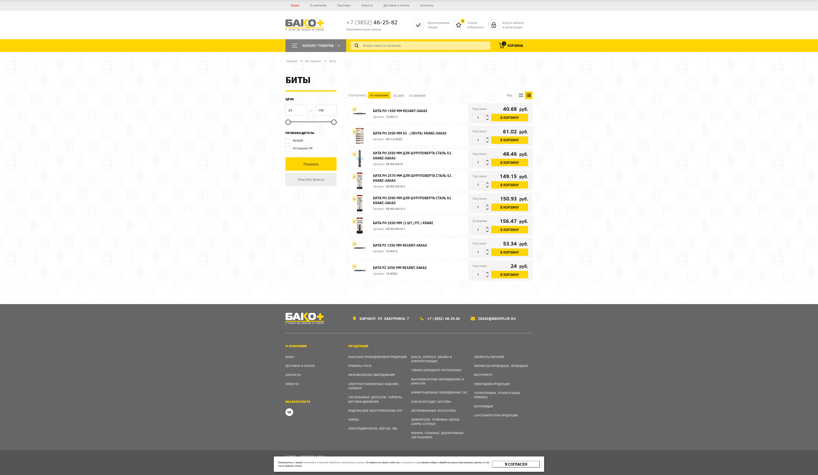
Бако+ (290, 357)
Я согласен (516, 464)
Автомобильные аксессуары (433, 411)
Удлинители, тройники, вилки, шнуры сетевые (435, 421)
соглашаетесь (407, 462)
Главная (291, 61)
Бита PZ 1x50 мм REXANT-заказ (400, 245)
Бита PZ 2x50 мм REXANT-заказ (400, 267)
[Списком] (529, 95)
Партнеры (344, 5)
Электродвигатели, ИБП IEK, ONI (372, 428)
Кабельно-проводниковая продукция (377, 357)
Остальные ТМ (303, 148)
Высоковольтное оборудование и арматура (437, 381)
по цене (398, 95)
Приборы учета (360, 366)
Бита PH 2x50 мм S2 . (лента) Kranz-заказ (409, 133)
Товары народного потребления (436, 370)
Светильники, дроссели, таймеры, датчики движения (375, 399)
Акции (295, 5)
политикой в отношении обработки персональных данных (334, 462)
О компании (318, 5)
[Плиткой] (521, 95)
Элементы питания (489, 357)
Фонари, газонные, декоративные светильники (437, 435)
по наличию (417, 95)
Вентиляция (483, 406)
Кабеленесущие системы (431, 402)
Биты (332, 61)
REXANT (298, 141)
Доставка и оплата (396, 5)
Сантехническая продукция (496, 415)
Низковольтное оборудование (371, 375)
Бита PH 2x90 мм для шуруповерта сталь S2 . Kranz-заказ (413, 200)
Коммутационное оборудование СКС (439, 392)
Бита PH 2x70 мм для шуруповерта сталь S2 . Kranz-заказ (413, 178)
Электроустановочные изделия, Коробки (373, 386)
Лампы (353, 419)
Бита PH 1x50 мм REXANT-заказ (400, 110)
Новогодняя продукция (492, 384)
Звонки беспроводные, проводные (501, 366)
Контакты (426, 5)
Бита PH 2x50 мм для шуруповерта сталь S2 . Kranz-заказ (413, 155)
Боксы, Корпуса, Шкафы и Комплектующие (431, 359)
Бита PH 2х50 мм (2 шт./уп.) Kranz (403, 223)
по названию (379, 95)
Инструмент (313, 61)
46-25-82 (371, 22)
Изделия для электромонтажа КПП (375, 411)
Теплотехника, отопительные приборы (497, 395)
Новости (367, 5)
